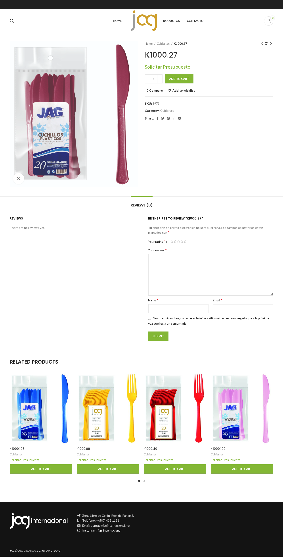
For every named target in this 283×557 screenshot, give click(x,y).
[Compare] (69, 380)
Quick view (69, 390)
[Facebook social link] (157, 118)
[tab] (142, 203)
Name (153, 300)
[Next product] (271, 44)
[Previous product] (262, 44)
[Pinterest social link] (168, 118)
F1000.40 (150, 449)
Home (149, 43)
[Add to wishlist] (69, 400)
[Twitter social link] (163, 118)
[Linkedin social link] (174, 118)
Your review (157, 250)
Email (217, 300)
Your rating (157, 241)
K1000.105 (17, 449)
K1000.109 (218, 449)
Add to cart (179, 79)
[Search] (12, 21)
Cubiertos (163, 43)
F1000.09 (83, 449)
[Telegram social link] (179, 118)
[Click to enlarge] (18, 178)
